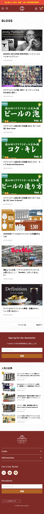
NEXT (38, 325)
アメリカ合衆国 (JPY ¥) (9, 501)
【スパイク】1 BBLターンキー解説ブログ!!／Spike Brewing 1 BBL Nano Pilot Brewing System (28, 375)
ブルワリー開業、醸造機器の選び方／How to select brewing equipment (28, 406)
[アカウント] (36, 8)
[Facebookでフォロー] (16, 473)
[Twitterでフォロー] (10, 473)
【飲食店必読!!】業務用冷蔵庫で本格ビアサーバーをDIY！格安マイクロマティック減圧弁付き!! (29, 397)
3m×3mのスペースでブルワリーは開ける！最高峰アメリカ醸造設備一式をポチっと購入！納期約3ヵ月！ (28, 385)
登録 (22, 356)
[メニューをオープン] (3, 8)
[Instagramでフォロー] (4, 473)
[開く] (7, 8)
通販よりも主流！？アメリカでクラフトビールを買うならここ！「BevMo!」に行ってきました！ (21, 272)
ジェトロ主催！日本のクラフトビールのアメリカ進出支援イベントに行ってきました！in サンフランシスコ (28, 417)
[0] (40, 8)
